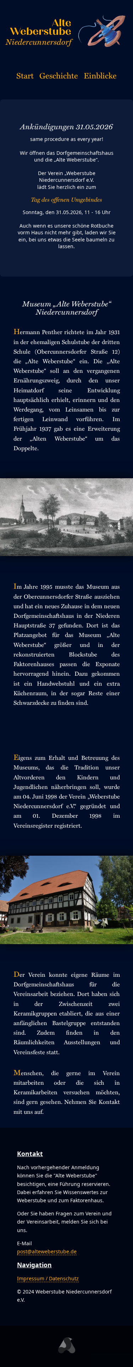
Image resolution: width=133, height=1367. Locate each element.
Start (25, 75)
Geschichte (58, 75)
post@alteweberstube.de (47, 1251)
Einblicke (100, 75)
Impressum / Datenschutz (48, 1278)
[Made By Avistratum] (66, 1346)
